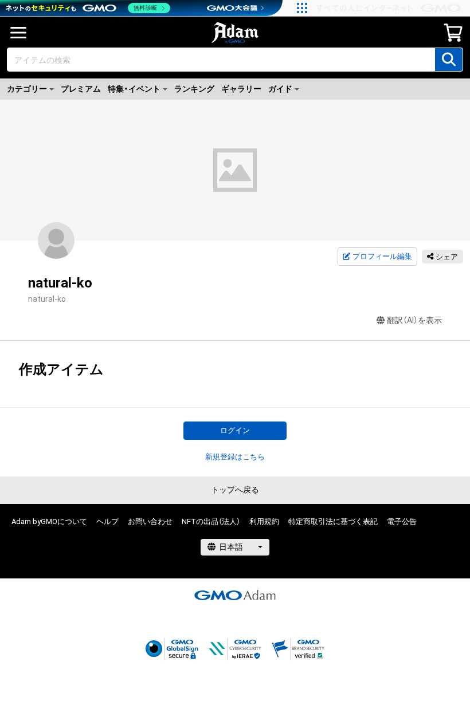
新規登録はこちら (235, 456)
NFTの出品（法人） (211, 521)
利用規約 (264, 521)
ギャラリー (241, 88)
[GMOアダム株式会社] (235, 595)
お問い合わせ (150, 521)
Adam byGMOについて (49, 521)
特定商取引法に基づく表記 (333, 521)
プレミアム (81, 88)
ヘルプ (107, 521)
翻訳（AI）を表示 (414, 320)
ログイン (235, 430)
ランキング (194, 88)
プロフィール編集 (382, 256)
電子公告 (402, 521)
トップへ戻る (235, 489)
